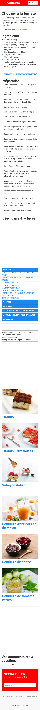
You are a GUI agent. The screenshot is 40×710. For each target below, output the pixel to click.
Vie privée (19, 697)
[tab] (20, 269)
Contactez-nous (31, 697)
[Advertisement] (20, 245)
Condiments (24, 30)
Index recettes (8, 697)
